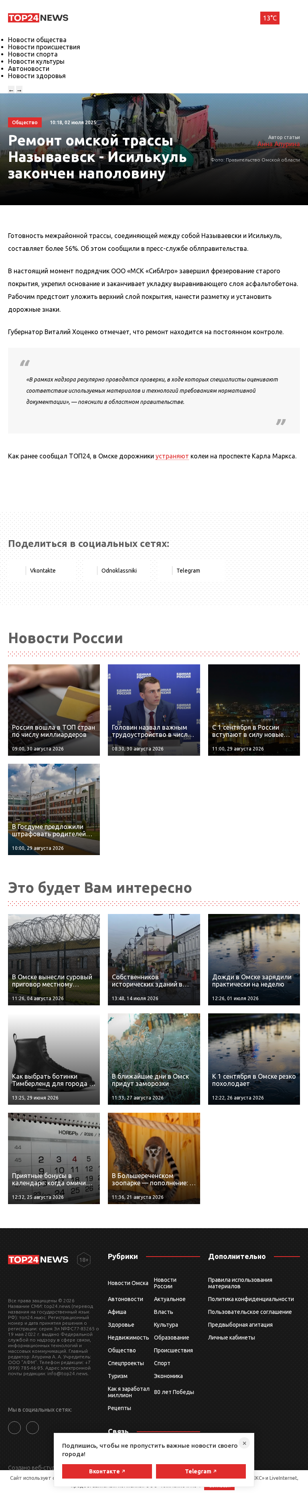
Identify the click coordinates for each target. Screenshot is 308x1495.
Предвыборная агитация (240, 1324)
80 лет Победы (174, 1392)
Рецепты (119, 1408)
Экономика (168, 1376)
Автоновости (28, 68)
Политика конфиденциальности (251, 1299)
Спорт (162, 1363)
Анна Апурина (278, 143)
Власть (163, 1312)
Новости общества (37, 39)
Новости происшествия (44, 46)
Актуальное (170, 1299)
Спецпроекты (126, 1363)
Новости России (165, 1283)
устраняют (172, 456)
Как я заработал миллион (129, 1392)
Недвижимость (128, 1337)
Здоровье (121, 1324)
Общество (122, 1350)
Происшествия (173, 1350)
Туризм (118, 1376)
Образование (171, 1337)
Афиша (117, 1312)
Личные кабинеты (231, 1337)
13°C (270, 18)
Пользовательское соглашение (250, 1312)
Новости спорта (33, 54)
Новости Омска (128, 1283)
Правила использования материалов (240, 1283)
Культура (166, 1324)
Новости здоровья (37, 75)
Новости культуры (36, 61)
